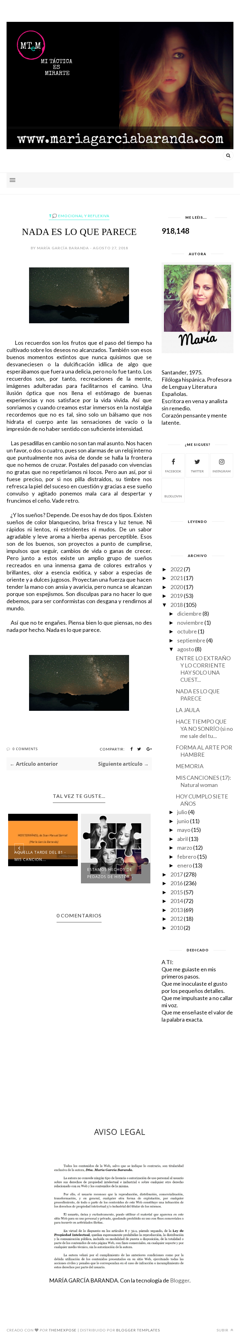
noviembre (190, 622)
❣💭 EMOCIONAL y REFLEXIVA (79, 215)
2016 (176, 883)
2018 (176, 604)
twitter (197, 471)
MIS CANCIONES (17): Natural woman (203, 781)
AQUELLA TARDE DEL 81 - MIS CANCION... (40, 856)
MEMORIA (189, 766)
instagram (221, 471)
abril (182, 838)
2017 (176, 874)
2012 (176, 918)
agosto (185, 649)
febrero (186, 856)
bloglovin (173, 496)
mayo (183, 829)
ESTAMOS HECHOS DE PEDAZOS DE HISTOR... (110, 873)
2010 (176, 927)
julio (182, 811)
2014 (176, 900)
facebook (173, 471)
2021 (176, 577)
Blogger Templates (138, 1330)
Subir (223, 1330)
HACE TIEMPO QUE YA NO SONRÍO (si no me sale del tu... (204, 728)
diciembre (189, 613)
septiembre (191, 640)
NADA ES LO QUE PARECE (198, 695)
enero (184, 865)
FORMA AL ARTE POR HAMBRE (204, 751)
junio (183, 821)
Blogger (179, 1280)
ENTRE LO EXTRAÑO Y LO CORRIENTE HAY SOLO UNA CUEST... (203, 669)
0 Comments (25, 748)
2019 (176, 595)
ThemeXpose (63, 1330)
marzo (184, 847)
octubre (187, 631)
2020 (176, 587)
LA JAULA (188, 709)
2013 (176, 909)
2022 (176, 569)
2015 (176, 892)
